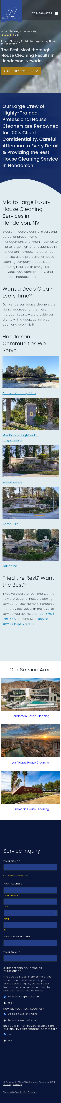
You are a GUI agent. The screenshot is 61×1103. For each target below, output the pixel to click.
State (6, 919)
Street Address (12, 895)
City (6, 906)
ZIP (5, 930)
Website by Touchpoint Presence (20, 1092)
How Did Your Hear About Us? (23, 1008)
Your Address (14, 883)
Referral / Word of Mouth (23, 1020)
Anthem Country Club (19, 393)
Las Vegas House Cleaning (30, 762)
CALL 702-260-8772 (21, 71)
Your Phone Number (18, 936)
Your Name (11, 861)
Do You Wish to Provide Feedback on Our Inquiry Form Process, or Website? (30, 1027)
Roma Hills (10, 524)
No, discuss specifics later (24, 996)
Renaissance (12, 482)
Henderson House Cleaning (30, 716)
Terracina (10, 566)
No (9, 1034)
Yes (10, 1002)
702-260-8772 (42, 13)
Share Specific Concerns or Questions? (22, 970)
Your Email (11, 952)
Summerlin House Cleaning (30, 809)
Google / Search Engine (23, 1013)
